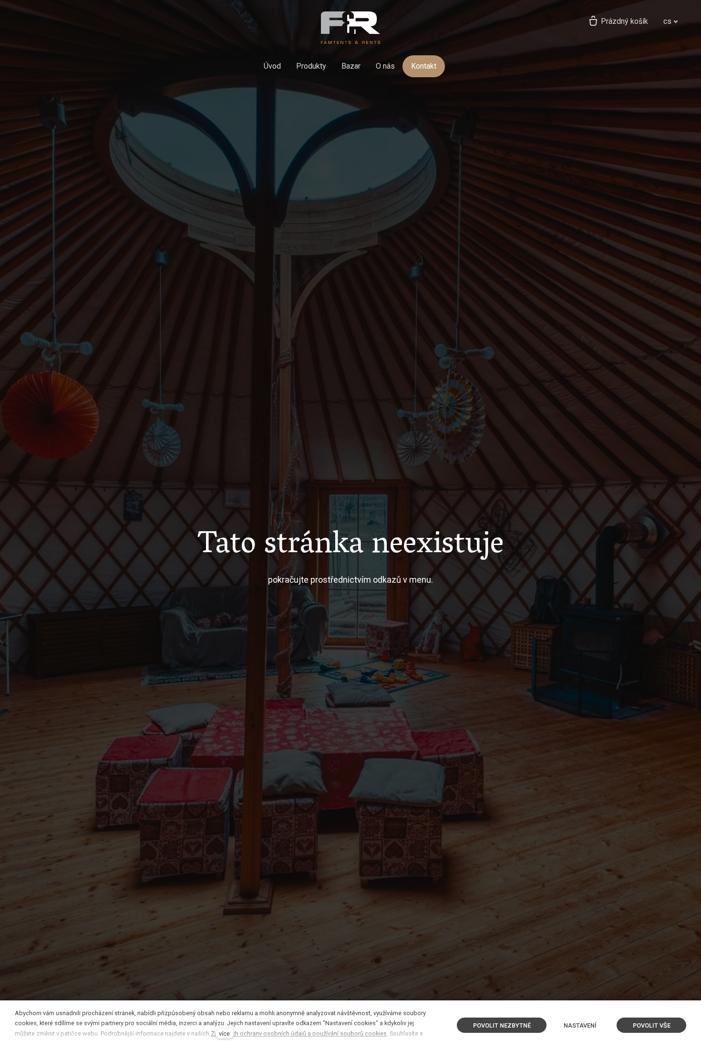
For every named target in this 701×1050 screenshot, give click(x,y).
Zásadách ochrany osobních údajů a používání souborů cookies (299, 1033)
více (224, 1033)
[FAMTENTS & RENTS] (350, 27)
